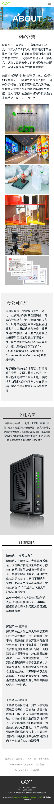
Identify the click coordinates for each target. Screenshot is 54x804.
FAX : (20, 790)
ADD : (10, 793)
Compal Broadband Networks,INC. (6, 3)
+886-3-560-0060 (29, 790)
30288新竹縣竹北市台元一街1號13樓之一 (29, 793)
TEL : (20, 787)
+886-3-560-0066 (29, 787)
